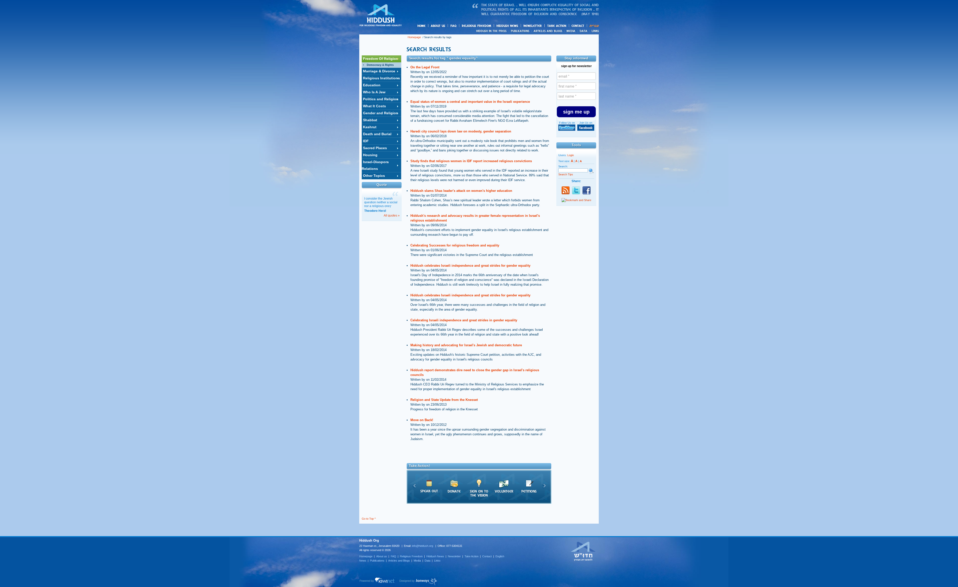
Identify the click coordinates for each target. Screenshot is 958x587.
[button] (576, 111)
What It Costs (374, 106)
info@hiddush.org (422, 545)
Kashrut (369, 127)
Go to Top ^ (369, 518)
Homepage (380, 15)
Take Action (472, 556)
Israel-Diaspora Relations (375, 165)
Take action (564, 26)
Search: (563, 166)
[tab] (381, 58)
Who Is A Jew (374, 92)
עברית (593, 25)
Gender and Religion (380, 113)
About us (446, 26)
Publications (520, 30)
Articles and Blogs (399, 560)
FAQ (454, 25)
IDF (366, 141)
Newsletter (533, 25)
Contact (578, 25)
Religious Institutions (381, 78)
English (499, 556)
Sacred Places (375, 148)
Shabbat (370, 120)
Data (584, 30)
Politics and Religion (380, 99)
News (492, 30)
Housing (370, 155)
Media (571, 30)
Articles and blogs (558, 31)
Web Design (418, 581)
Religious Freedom (411, 556)
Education (371, 85)
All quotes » (392, 215)
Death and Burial (377, 134)
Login (570, 155)
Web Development (377, 581)
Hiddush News (517, 26)
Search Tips (565, 174)
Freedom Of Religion (380, 59)
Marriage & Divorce (379, 71)
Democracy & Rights (380, 64)
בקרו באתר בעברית (583, 551)
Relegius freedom (488, 26)
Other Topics (374, 176)
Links (594, 30)
